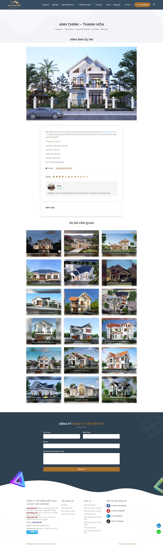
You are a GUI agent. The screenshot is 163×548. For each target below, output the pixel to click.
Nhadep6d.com (31, 544)
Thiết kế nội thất (85, 5)
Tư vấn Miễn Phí (143, 5)
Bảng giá (116, 5)
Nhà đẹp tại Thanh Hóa (63, 168)
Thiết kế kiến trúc (68, 5)
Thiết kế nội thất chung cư (93, 508)
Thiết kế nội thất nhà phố (92, 511)
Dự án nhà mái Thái (82, 29)
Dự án (108, 5)
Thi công (98, 5)
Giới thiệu (55, 5)
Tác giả (59, 188)
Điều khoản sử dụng (68, 511)
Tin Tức (127, 5)
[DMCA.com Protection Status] (42, 532)
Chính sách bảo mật (68, 514)
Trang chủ (45, 5)
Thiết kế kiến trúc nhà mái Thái (92, 518)
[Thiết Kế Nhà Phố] (14, 4)
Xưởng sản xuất (66, 508)
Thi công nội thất (89, 528)
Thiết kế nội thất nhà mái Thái (92, 532)
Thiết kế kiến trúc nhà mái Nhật (92, 523)
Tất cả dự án (69, 29)
